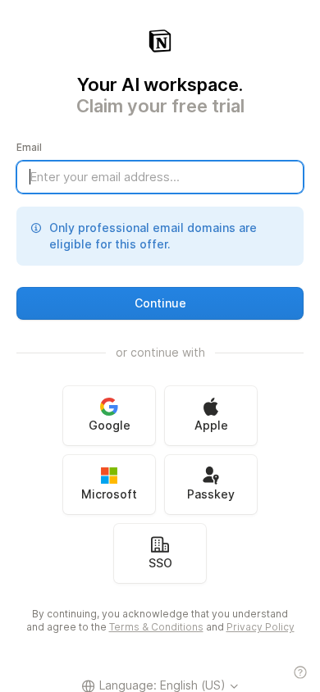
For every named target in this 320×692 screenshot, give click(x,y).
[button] (160, 303)
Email (29, 147)
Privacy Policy (260, 627)
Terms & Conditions (156, 627)
